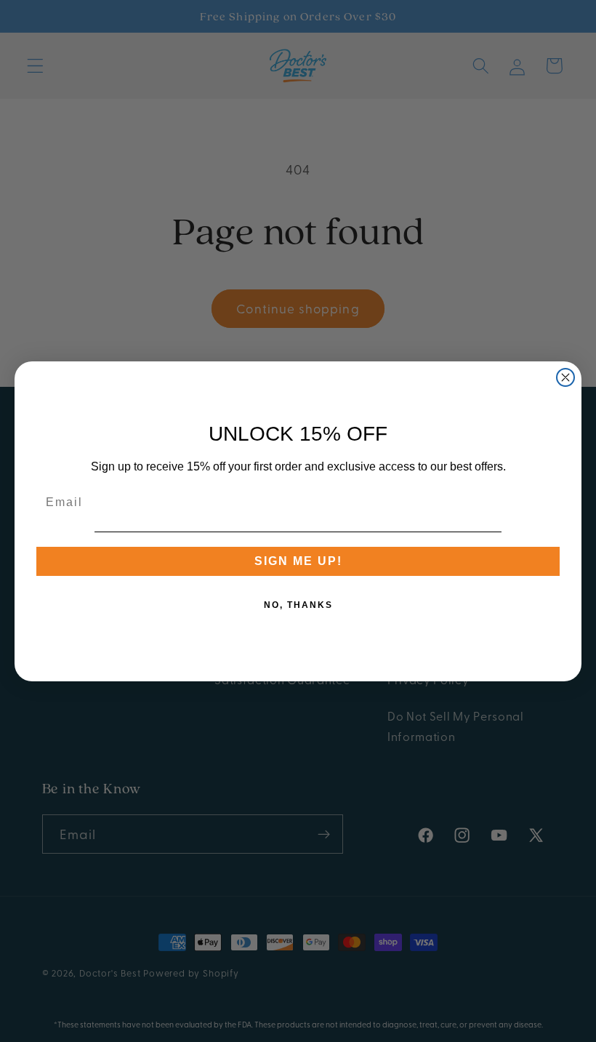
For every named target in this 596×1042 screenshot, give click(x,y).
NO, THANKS (298, 605)
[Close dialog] (565, 377)
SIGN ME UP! (298, 561)
